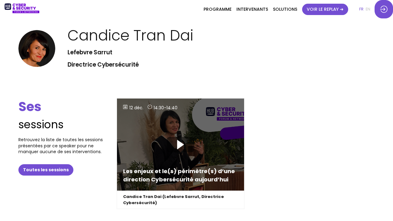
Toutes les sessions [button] (46, 170)
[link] (218, 9)
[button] (325, 9)
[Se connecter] (384, 9)
